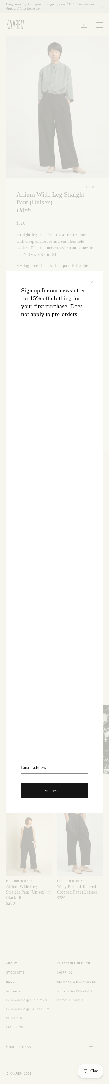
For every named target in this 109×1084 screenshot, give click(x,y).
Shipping (65, 972)
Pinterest (15, 1017)
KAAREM (12, 28)
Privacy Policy (70, 999)
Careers (13, 990)
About (11, 963)
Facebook (14, 1026)
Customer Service (73, 963)
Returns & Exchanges (76, 981)
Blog (10, 981)
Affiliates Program (74, 990)
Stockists (15, 972)
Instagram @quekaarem (28, 1008)
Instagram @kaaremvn (26, 999)
